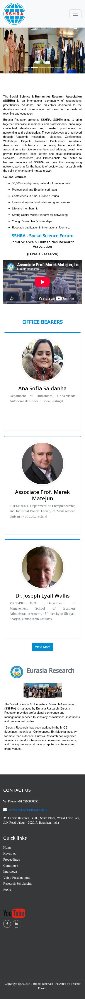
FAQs (7, 889)
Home (7, 847)
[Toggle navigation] (75, 13)
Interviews (10, 871)
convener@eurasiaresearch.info (28, 809)
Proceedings (11, 859)
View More (42, 647)
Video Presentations (16, 877)
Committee (10, 865)
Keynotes (9, 853)
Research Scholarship (17, 883)
